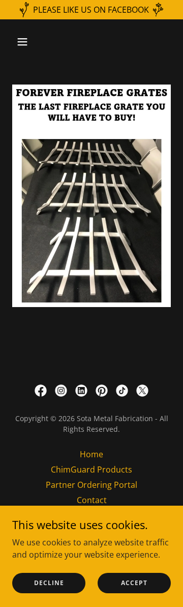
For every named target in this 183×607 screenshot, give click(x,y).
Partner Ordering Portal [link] (91, 484)
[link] (40, 390)
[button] (30, 42)
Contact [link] (92, 500)
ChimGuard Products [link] (91, 469)
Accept (134, 582)
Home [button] (91, 454)
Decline (49, 582)
